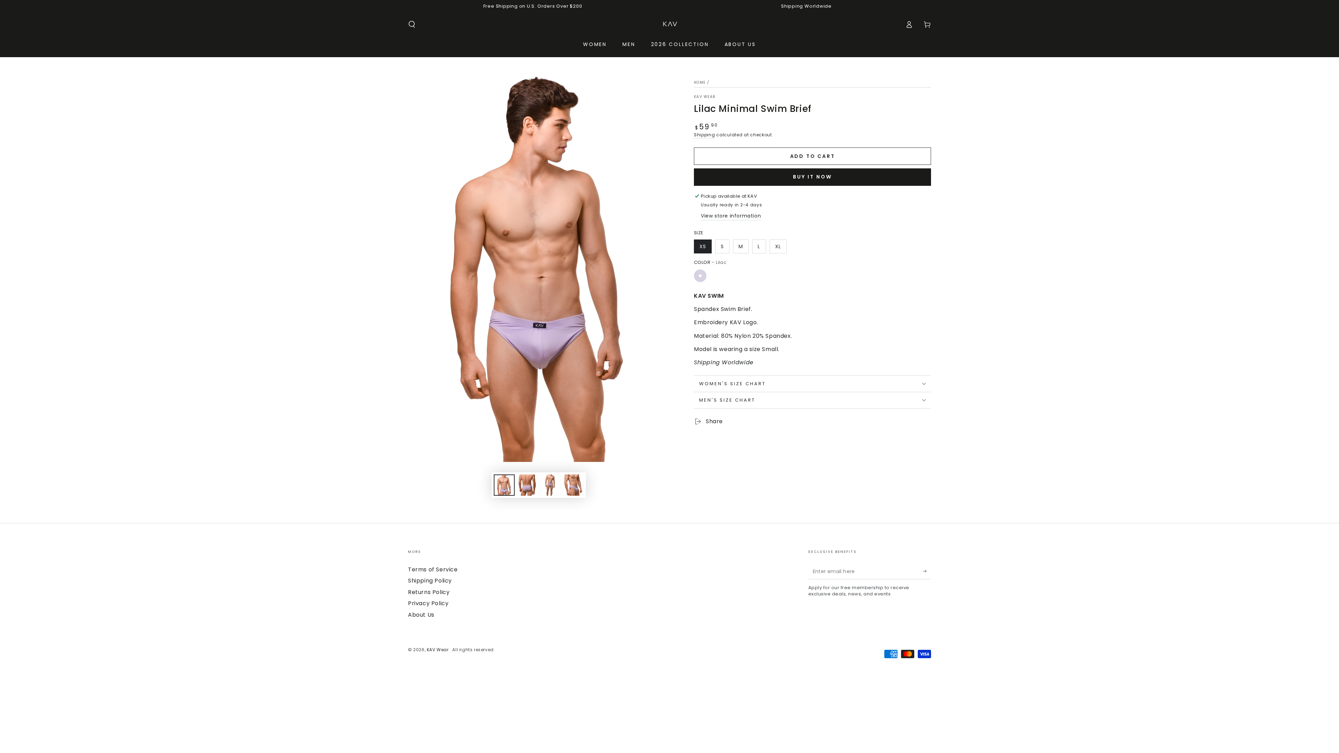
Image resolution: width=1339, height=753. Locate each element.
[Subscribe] (927, 571)
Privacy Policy (428, 603)
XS (702, 246)
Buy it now (812, 176)
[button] (412, 24)
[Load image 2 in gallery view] (527, 485)
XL (778, 246)
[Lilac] (700, 275)
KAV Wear (705, 96)
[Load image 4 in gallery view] (573, 485)
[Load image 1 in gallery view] (504, 485)
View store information (731, 215)
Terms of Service (433, 569)
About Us (421, 615)
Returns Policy (428, 592)
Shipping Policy (430, 581)
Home (699, 82)
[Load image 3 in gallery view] (550, 485)
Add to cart (812, 156)
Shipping (704, 135)
